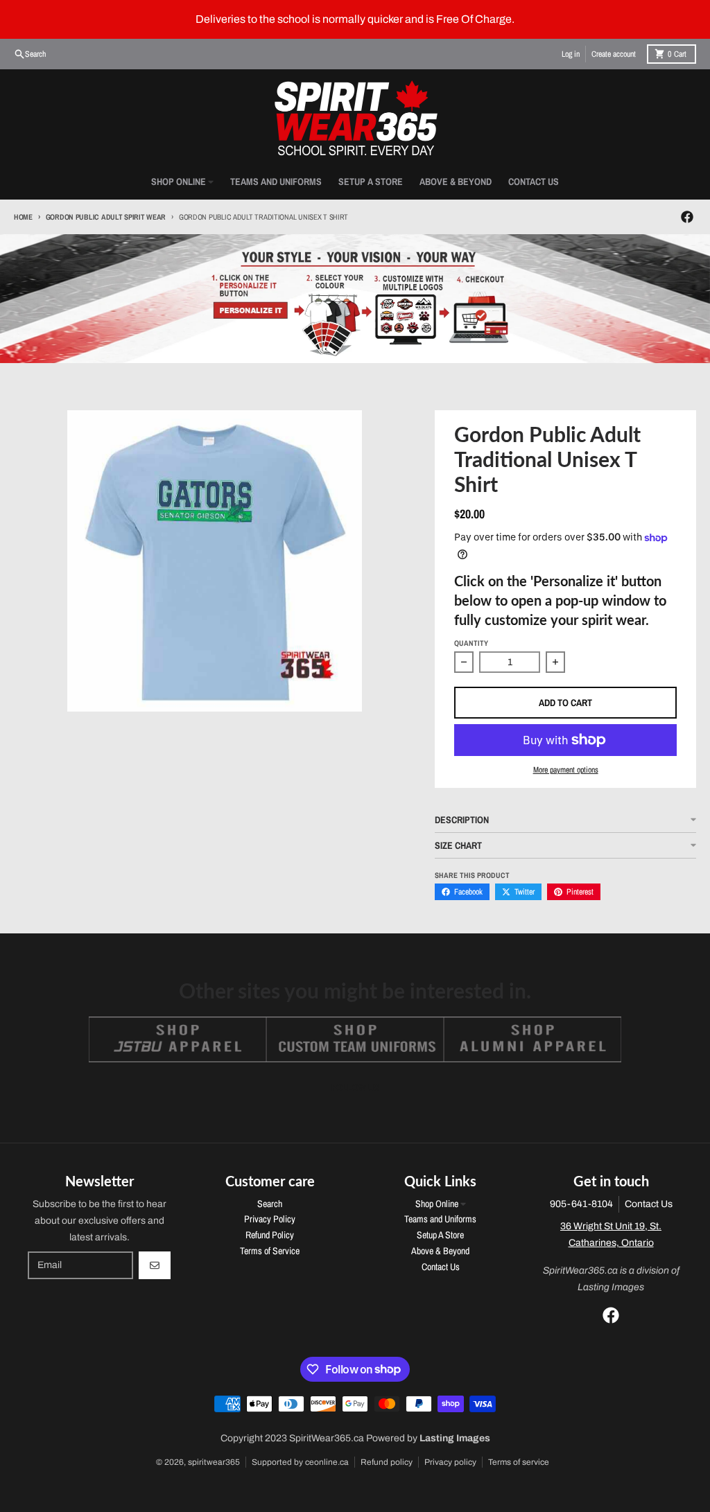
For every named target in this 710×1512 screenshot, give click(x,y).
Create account (613, 54)
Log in (571, 54)
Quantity (471, 643)
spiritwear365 (214, 1462)
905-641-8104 (581, 1204)
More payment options (565, 769)
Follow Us (355, 1087)
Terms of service (518, 1462)
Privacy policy (450, 1462)
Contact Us (649, 1204)
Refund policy (387, 1462)
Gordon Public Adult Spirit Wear (106, 217)
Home (23, 217)
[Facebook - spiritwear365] (687, 217)
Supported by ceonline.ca (300, 1462)
